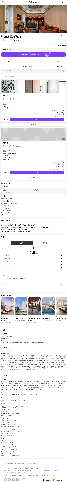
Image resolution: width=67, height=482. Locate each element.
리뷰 (41, 61)
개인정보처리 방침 (24, 463)
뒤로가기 (2, 2)
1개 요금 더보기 (32, 124)
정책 (58, 61)
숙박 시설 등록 (11, 463)
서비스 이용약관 (18, 463)
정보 (25, 61)
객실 (9, 61)
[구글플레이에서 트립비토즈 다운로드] (57, 479)
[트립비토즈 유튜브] (13, 479)
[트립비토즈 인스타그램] (5, 479)
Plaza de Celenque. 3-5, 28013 (11, 41)
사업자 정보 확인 (20, 470)
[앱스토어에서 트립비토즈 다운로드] (46, 479)
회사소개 (5, 463)
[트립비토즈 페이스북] (9, 479)
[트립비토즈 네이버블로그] (17, 479)
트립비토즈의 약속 (32, 463)
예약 (37, 119)
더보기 (2, 214)
